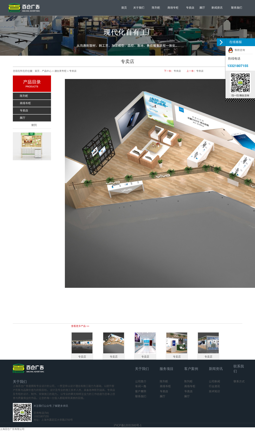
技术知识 (214, 391)
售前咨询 (239, 50)
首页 (124, 7)
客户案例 (191, 369)
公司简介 (140, 381)
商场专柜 (172, 7)
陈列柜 (156, 7)
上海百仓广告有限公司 (12, 429)
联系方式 (239, 381)
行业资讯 (214, 386)
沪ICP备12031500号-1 (128, 425)
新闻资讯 (217, 7)
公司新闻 (214, 381)
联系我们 (236, 7)
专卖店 (190, 7)
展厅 (202, 7)
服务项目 (166, 369)
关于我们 (138, 7)
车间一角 (140, 386)
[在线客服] (221, 42)
